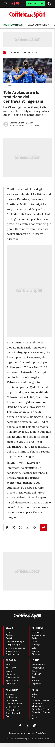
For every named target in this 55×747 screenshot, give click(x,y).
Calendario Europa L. (41, 709)
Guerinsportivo (13, 677)
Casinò (35, 718)
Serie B (9, 638)
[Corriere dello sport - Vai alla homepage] (27, 14)
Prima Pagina (38, 668)
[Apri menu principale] (5, 4)
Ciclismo (36, 654)
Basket (35, 638)
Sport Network (13, 680)
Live (16, 4)
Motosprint (11, 674)
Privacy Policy (12, 710)
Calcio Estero (12, 651)
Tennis (35, 641)
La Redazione (12, 697)
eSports (35, 651)
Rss (33, 677)
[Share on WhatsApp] (20, 527)
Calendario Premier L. (41, 713)
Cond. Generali (13, 713)
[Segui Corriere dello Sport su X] (27, 726)
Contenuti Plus (13, 25)
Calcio (15, 52)
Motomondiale (38, 635)
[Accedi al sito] (49, 4)
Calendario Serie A (38, 25)
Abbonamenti (38, 664)
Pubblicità (36, 674)
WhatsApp (41, 733)
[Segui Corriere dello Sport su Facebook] (20, 726)
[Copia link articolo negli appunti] (34, 527)
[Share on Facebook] (7, 527)
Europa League (13, 644)
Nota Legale (11, 700)
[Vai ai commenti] (43, 527)
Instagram (25, 733)
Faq (7, 716)
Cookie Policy (12, 707)
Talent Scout (31, 52)
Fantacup (10, 683)
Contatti (10, 694)
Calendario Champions (37, 704)
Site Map (36, 680)
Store (34, 671)
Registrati (36, 683)
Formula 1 (36, 632)
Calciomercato (13, 654)
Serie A (9, 635)
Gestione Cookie (14, 703)
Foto (34, 697)
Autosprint (11, 668)
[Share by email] (27, 527)
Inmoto (9, 671)
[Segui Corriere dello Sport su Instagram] (35, 726)
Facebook (14, 733)
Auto (8, 664)
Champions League (15, 641)
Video (34, 694)
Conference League (15, 648)
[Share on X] (13, 527)
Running (36, 644)
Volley (34, 648)
